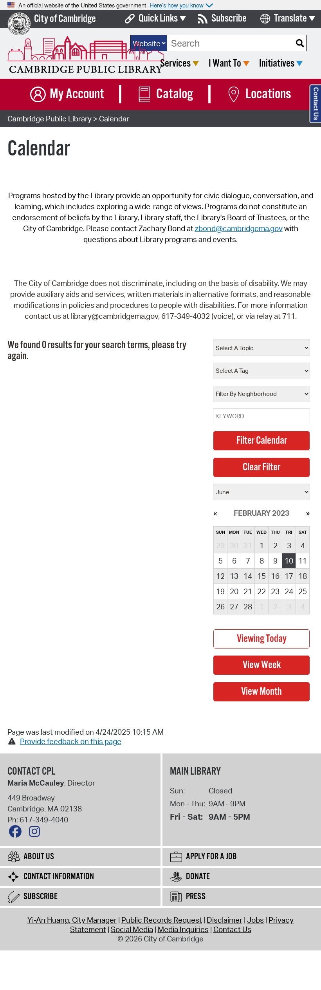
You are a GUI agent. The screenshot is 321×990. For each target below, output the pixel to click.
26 (220, 606)
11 (302, 560)
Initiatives (276, 63)
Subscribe (229, 18)
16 (275, 576)
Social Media (132, 929)
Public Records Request (161, 920)
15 (261, 576)
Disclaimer (224, 920)
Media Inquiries (183, 929)
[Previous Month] (215, 513)
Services (175, 63)
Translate (290, 18)
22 (261, 591)
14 (247, 576)
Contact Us (232, 929)
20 (234, 591)
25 (302, 591)
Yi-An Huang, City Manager (72, 920)
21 (247, 591)
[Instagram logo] (36, 833)
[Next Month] (308, 513)
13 (234, 576)
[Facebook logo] (17, 833)
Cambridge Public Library (49, 118)
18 (302, 576)
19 (220, 591)
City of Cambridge (65, 19)
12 (220, 576)
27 (234, 606)
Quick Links (158, 18)
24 (289, 591)
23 (275, 591)
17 (289, 576)
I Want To (225, 63)
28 (247, 606)
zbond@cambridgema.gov (239, 228)
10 (289, 560)
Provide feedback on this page (70, 741)
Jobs (255, 920)
